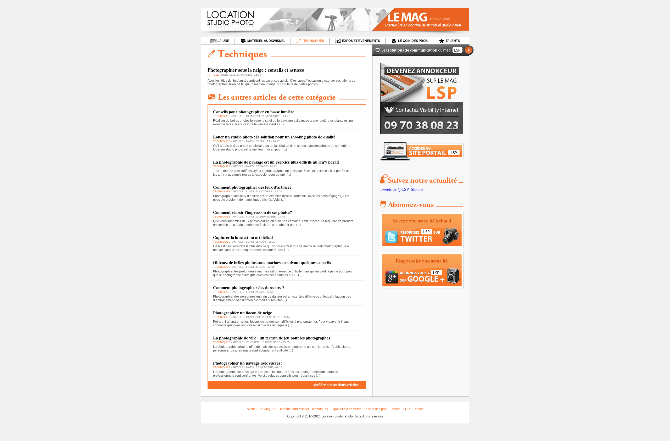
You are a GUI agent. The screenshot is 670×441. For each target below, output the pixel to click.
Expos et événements (346, 409)
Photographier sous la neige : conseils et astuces (256, 69)
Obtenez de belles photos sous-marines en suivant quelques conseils (272, 262)
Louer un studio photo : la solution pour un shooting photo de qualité (274, 137)
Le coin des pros (375, 409)
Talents (395, 409)
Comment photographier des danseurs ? (248, 287)
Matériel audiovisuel (294, 409)
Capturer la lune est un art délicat (243, 237)
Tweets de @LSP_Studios (401, 189)
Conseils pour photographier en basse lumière (253, 112)
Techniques (319, 409)
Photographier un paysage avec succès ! (247, 363)
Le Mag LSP (268, 409)
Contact (417, 409)
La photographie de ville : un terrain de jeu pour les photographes (271, 338)
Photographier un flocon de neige (242, 313)
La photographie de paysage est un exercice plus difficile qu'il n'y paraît (276, 162)
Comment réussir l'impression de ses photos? (252, 212)
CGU (406, 409)
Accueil (252, 409)
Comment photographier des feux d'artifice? (252, 187)
